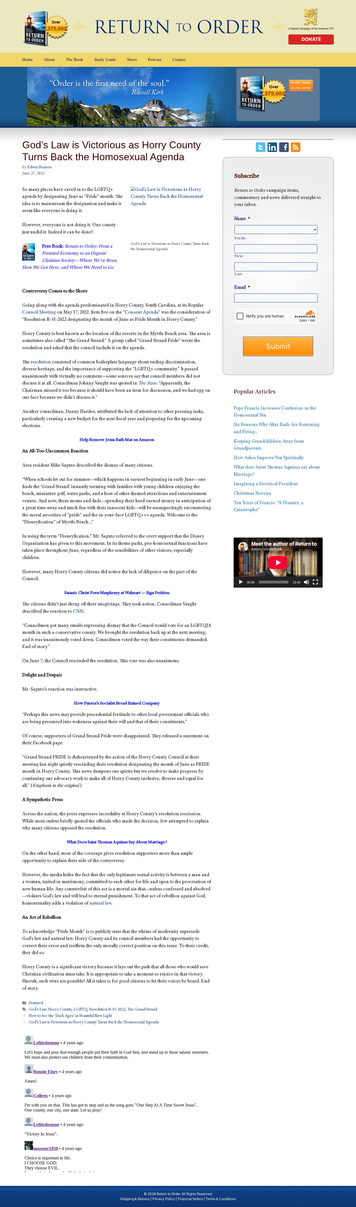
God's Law (37, 1010)
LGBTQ (80, 1010)
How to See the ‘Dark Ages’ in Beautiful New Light (70, 1016)
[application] (278, 563)
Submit (278, 346)
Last (238, 274)
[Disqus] (116, 1102)
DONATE (311, 39)
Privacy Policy (163, 1199)
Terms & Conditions (221, 1199)
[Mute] (306, 582)
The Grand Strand (142, 1010)
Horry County (60, 1010)
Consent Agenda (141, 312)
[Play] (241, 582)
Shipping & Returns (135, 1199)
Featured (36, 1003)
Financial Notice (190, 1199)
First (238, 256)
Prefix (240, 238)
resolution (41, 362)
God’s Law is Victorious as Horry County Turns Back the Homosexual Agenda (94, 1023)
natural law (100, 903)
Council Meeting (39, 312)
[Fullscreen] (315, 582)
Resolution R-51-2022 (107, 1010)
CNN (78, 611)
